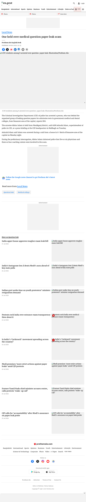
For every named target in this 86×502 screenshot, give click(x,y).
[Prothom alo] (7, 3)
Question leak (9, 192)
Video (47, 452)
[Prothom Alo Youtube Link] (48, 462)
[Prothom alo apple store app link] (50, 472)
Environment (76, 448)
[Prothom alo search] (74, 3)
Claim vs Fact (69, 9)
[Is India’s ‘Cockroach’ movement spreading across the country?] (68, 349)
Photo (41, 452)
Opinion (29, 9)
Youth (43, 9)
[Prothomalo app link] (35, 472)
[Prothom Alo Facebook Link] (33, 462)
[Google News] (53, 461)
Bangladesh (5, 9)
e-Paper (54, 452)
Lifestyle (61, 9)
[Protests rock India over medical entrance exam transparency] (68, 324)
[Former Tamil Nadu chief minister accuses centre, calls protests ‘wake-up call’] (68, 398)
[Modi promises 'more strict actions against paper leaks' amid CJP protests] (68, 374)
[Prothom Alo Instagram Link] (43, 462)
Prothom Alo (26, 480)
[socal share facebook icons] (4, 51)
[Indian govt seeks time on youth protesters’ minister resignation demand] (68, 300)
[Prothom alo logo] (43, 444)
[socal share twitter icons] (8, 51)
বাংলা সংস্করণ (67, 452)
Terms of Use (47, 480)
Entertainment (51, 9)
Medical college (23, 192)
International (15, 9)
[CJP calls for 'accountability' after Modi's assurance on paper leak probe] (68, 423)
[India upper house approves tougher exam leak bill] (68, 251)
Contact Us (57, 480)
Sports (23, 9)
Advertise (36, 480)
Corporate (34, 452)
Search (60, 452)
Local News (7, 32)
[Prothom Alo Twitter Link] (38, 462)
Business (37, 9)
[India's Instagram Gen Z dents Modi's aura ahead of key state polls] (68, 275)
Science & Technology (21, 452)
